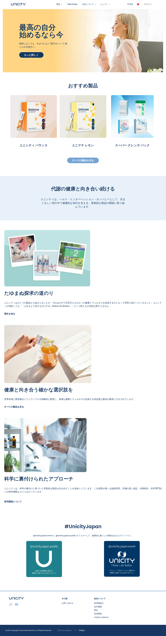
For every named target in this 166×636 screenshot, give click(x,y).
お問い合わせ (67, 603)
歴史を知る (9, 313)
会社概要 (98, 606)
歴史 (96, 610)
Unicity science (101, 617)
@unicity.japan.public (66, 535)
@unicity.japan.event (43, 535)
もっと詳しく (31, 55)
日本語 (130, 4)
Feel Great (72, 4)
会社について (88, 4)
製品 (58, 4)
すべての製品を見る (83, 160)
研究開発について (13, 501)
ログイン (148, 4)
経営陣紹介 (99, 603)
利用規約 (82, 630)
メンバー (104, 4)
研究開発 (98, 613)
